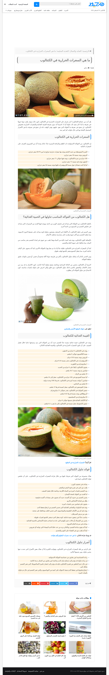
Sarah (92, 68)
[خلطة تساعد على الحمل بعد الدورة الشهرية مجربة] (80, 627)
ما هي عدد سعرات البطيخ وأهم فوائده (63, 535)
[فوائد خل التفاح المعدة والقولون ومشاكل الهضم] (80, 647)
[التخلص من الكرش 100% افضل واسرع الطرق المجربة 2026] (80, 607)
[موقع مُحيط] (96, 4)
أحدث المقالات (12, 4)
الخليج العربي (38, 10)
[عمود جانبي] (5, 4)
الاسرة (66, 10)
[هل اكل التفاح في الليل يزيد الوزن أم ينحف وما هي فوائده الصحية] (54, 647)
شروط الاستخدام (22, 671)
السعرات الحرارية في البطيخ (75, 462)
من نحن (42, 671)
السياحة (54, 10)
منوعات (9, 10)
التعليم (60, 10)
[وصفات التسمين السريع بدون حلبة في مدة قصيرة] (29, 607)
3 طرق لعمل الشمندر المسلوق (56, 636)
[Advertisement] (54, 29)
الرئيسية (86, 51)
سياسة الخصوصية (33, 671)
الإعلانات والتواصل (10, 671)
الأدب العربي (28, 10)
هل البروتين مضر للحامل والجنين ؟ (55, 616)
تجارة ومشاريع (18, 10)
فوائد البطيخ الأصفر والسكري (74, 329)
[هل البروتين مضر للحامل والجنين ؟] (54, 607)
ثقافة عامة (47, 10)
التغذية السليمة (63, 51)
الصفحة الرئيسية (23, 4)
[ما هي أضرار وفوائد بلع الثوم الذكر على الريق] (29, 647)
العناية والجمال (75, 51)
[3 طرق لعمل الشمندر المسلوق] (54, 627)
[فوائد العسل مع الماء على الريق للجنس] (29, 627)
